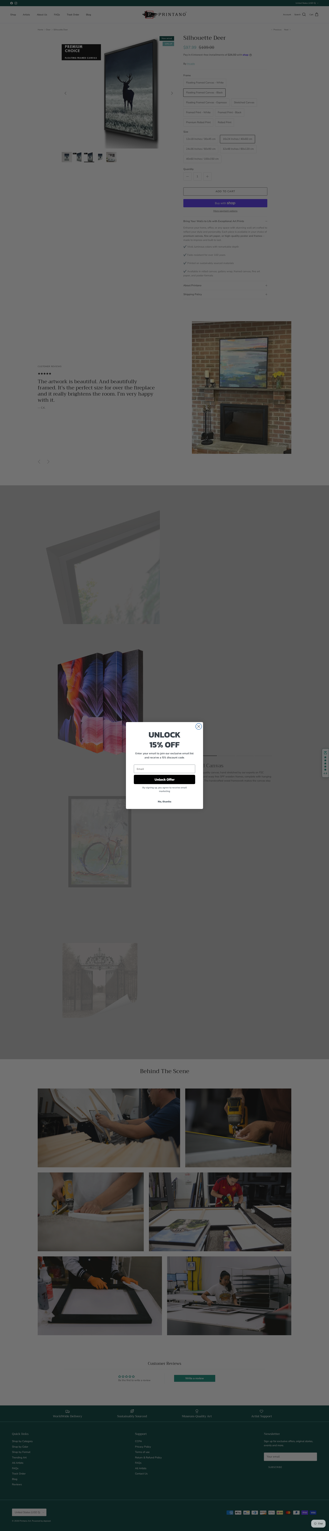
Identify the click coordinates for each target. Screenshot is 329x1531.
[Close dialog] (199, 726)
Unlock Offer (165, 779)
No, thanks (164, 801)
